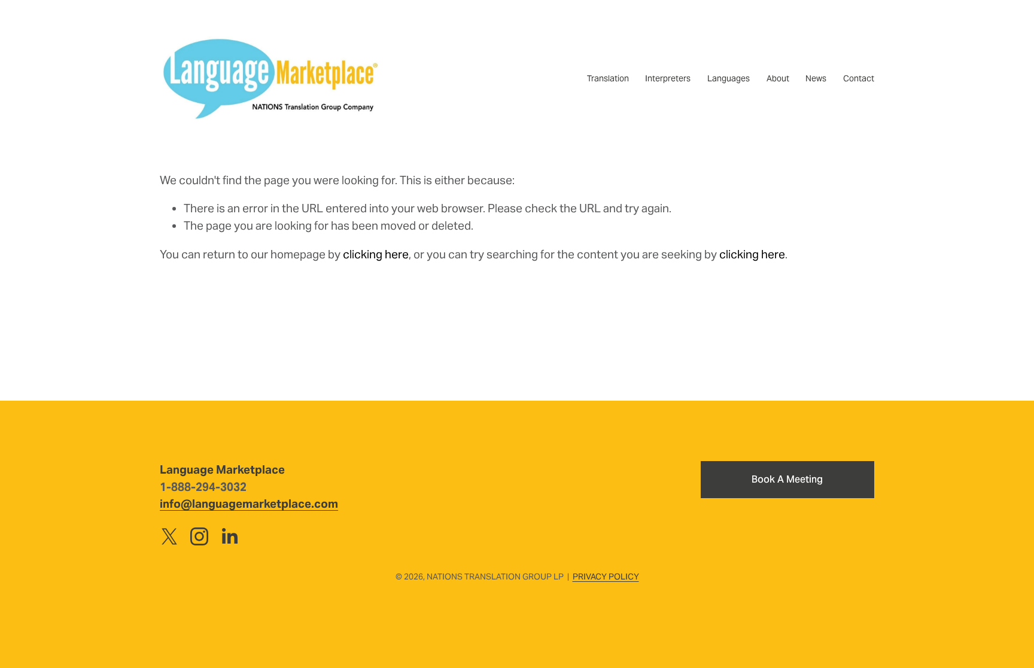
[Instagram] (199, 536)
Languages (728, 78)
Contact (858, 78)
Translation (608, 78)
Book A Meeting (787, 479)
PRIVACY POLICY (606, 576)
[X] (169, 536)
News (815, 78)
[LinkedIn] (229, 536)
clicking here (376, 254)
